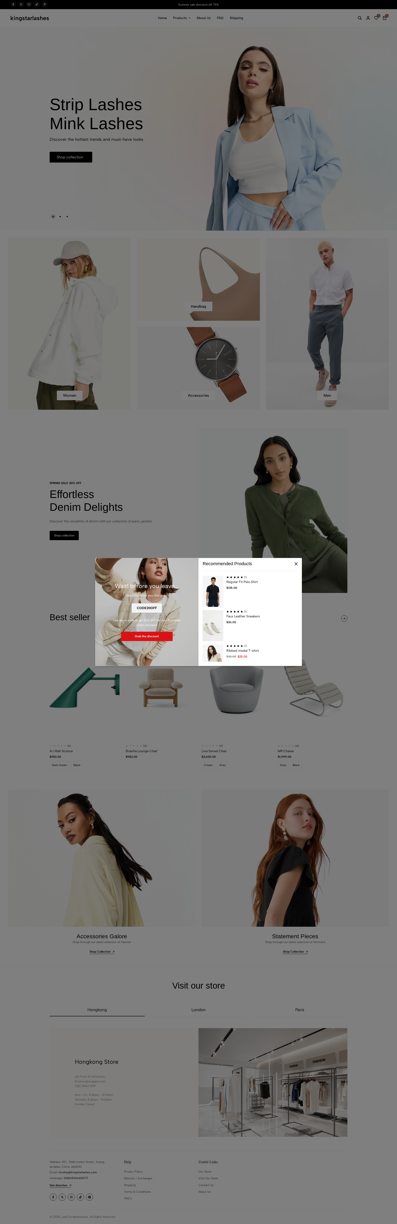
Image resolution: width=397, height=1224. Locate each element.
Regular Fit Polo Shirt (242, 582)
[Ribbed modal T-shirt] (213, 660)
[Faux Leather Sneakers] (213, 625)
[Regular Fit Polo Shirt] (213, 591)
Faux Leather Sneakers (243, 616)
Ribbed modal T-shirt (242, 651)
